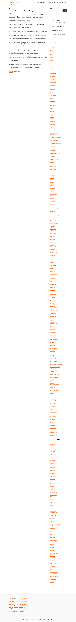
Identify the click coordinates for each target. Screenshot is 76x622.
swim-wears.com (52, 460)
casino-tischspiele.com (53, 495)
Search (51, 8)
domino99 (51, 51)
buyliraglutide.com (53, 92)
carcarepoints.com (53, 169)
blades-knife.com (52, 322)
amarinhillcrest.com (53, 483)
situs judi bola (16, 599)
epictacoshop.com (53, 537)
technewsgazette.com (53, 512)
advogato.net (52, 486)
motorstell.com (52, 470)
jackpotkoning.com (53, 410)
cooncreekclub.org (53, 448)
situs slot (25, 599)
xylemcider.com (52, 201)
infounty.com (52, 162)
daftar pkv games (52, 48)
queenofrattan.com (53, 317)
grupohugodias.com (53, 172)
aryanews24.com (52, 146)
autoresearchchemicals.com (54, 583)
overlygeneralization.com (54, 291)
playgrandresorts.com (53, 429)
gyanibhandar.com (53, 95)
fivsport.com (52, 178)
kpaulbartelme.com (53, 368)
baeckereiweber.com (53, 67)
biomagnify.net (52, 211)
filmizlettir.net (52, 445)
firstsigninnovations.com (54, 457)
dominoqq (51, 57)
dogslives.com (52, 314)
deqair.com (51, 173)
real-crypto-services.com (54, 159)
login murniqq (14, 608)
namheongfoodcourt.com (54, 553)
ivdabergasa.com (52, 156)
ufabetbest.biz (52, 117)
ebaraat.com (52, 83)
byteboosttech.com (53, 86)
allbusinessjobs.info (53, 226)
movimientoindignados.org (54, 186)
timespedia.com (52, 505)
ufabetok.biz (52, 125)
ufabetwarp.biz (52, 96)
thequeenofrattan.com (53, 319)
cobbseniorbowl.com (53, 150)
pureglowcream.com (53, 522)
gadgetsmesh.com (53, 294)
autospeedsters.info (53, 330)
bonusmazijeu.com (53, 393)
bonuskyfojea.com (53, 394)
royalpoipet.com (52, 387)
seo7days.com (52, 521)
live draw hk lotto (52, 47)
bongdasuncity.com (53, 269)
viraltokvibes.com (52, 476)
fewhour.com (52, 282)
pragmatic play (11, 601)
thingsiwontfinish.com (53, 435)
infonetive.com (52, 535)
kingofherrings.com (53, 515)
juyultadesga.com (53, 157)
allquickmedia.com (53, 511)
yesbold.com (52, 80)
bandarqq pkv (11, 607)
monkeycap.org (52, 480)
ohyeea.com (52, 195)
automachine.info (52, 329)
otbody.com (52, 496)
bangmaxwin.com (53, 534)
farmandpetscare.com (53, 300)
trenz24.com (52, 499)
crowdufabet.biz (52, 128)
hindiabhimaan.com (53, 579)
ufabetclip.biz (52, 98)
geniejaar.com (52, 256)
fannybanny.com (52, 407)
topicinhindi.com (52, 221)
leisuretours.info (52, 297)
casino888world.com (53, 380)
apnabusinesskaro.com (53, 585)
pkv (50, 50)
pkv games (18, 71)
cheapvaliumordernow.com (54, 374)
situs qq (10, 598)
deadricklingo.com (53, 335)
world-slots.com (52, 242)
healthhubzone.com (53, 82)
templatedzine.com (53, 179)
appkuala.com (52, 519)
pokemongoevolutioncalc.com (55, 420)
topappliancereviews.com (54, 576)
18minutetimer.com (53, 284)
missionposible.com (53, 570)
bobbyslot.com (52, 258)
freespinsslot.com (53, 272)
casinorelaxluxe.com (53, 399)
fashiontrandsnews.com (54, 133)
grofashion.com (52, 419)
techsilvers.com (52, 175)
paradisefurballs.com (53, 274)
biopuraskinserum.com (53, 538)
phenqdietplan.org (53, 182)
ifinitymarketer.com (53, 409)
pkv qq (24, 611)
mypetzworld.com (53, 160)
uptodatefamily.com (53, 189)
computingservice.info (53, 301)
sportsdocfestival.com (53, 432)
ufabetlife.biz (52, 111)
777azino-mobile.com (53, 149)
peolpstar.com (52, 463)
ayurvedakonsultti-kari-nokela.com (55, 143)
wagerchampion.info (53, 332)
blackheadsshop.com (53, 365)
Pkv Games (42, 2)
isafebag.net (52, 487)
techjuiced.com (52, 85)
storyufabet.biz (52, 121)
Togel (57, 2)
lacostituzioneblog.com (53, 194)
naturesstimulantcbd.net (54, 208)
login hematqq (19, 608)
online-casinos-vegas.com (54, 572)
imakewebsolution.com (53, 243)
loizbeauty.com (52, 502)
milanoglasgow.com (53, 554)
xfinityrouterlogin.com (53, 573)
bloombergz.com (52, 489)
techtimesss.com (52, 467)
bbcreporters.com (53, 134)
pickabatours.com (53, 229)
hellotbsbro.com (52, 298)
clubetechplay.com (53, 400)
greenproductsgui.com (53, 278)
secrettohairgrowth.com (53, 525)
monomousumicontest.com (54, 333)
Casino (49, 2)
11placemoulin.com (53, 259)
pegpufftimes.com (53, 450)
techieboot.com (52, 76)
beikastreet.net (52, 444)
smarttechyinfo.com (53, 265)
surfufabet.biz (52, 115)
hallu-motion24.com (53, 557)
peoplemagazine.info (53, 69)
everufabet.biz (52, 127)
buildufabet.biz (52, 130)
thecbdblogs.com (52, 582)
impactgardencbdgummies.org (55, 207)
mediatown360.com (53, 567)
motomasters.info (52, 345)
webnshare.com (52, 290)
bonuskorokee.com (53, 396)
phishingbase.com (53, 422)
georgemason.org (53, 220)
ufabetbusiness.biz (53, 105)
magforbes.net (52, 479)
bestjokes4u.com (52, 253)
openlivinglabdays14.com (54, 141)
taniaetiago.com (52, 202)
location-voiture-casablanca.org (55, 367)
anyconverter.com (53, 503)
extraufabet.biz (52, 109)
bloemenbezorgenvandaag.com (55, 524)
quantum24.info (52, 349)
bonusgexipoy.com (53, 397)
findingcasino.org (52, 326)
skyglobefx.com (52, 336)
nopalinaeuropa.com (53, 210)
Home (38, 2)
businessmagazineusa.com (54, 352)
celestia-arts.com (52, 451)
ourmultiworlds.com (53, 447)
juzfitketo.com (52, 204)
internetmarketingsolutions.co (54, 310)
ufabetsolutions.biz (53, 112)
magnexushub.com (53, 88)
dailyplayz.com (52, 403)
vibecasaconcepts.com (53, 348)
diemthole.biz (52, 508)
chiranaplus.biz (52, 550)
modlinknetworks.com (53, 412)
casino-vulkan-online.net (54, 564)
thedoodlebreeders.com (54, 170)
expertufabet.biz (52, 99)
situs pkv (25, 598)
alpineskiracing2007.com (54, 563)
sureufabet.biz (52, 118)
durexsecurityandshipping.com (55, 153)
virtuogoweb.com (52, 89)
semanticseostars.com (53, 285)
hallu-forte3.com (52, 556)
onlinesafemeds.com (53, 93)
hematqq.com (21, 607)
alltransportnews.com (53, 131)
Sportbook (54, 2)
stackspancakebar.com (53, 551)
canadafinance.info (53, 541)
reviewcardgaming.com (53, 362)
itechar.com (52, 79)
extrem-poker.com (53, 166)
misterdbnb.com (52, 381)
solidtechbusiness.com (53, 361)
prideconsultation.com (53, 249)
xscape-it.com (52, 147)
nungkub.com (52, 198)
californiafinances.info (53, 540)
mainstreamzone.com (53, 287)
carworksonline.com (53, 466)
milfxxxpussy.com (52, 188)
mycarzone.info (52, 346)
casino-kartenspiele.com (54, 492)
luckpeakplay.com (53, 416)
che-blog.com (52, 245)
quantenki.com (52, 351)
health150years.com (53, 471)
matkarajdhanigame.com (54, 239)
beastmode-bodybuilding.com (54, 230)
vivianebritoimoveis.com (54, 477)
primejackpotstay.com (53, 425)
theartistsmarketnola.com (54, 548)
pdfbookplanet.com (53, 316)
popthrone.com (52, 240)
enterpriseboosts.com (53, 490)
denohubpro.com (52, 320)
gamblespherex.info (53, 338)
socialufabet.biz (52, 114)
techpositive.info (52, 304)
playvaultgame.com (53, 428)
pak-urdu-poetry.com (53, 307)
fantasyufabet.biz (52, 101)
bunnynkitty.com (52, 528)
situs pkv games (20, 598)
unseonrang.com (52, 306)
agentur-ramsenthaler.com (54, 339)
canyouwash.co (52, 72)
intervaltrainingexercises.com (54, 384)
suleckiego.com (52, 586)
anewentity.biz (52, 518)
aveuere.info (52, 275)
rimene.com (52, 544)
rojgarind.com (52, 281)
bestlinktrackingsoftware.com (54, 390)
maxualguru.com (52, 268)
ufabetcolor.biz (52, 108)
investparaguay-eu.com (53, 163)
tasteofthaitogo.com (53, 527)
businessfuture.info (53, 233)
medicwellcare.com (53, 354)
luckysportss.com (52, 415)
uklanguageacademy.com (54, 223)
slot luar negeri (11, 599)
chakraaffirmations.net (53, 252)
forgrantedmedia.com (53, 461)
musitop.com (52, 191)
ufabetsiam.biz (52, 102)
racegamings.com (53, 423)
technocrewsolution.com (54, 474)
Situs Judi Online (62, 2)
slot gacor (51, 45)
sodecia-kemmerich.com (54, 377)
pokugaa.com (52, 426)
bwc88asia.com (52, 165)
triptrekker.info (52, 342)
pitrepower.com (52, 566)
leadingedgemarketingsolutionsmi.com (56, 137)
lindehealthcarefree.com (54, 224)
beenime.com (52, 375)
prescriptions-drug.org (53, 473)
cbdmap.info (52, 236)
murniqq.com (16, 607)
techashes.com (52, 70)
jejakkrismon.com (52, 506)
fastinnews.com (52, 406)
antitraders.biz (52, 144)
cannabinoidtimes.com (53, 277)
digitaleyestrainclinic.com (54, 569)
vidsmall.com (52, 355)
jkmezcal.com (52, 383)
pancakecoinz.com (53, 246)
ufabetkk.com (52, 509)
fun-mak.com (52, 378)
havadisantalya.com (53, 73)
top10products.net (53, 227)
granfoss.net (52, 560)
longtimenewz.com (53, 413)
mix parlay (21, 605)
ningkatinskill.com (53, 176)
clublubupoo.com (52, 391)
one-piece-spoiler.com (53, 323)
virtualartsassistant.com (53, 371)
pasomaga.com (52, 205)
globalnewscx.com (53, 313)
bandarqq (51, 54)
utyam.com (51, 192)
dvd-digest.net (52, 547)
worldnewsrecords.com (53, 358)
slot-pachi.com (52, 271)
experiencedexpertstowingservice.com (56, 364)
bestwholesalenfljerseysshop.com (55, 140)
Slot (46, 2)
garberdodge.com (53, 458)
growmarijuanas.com (53, 288)
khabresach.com (52, 580)
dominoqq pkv (17, 611)
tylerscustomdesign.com (54, 464)
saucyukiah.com (52, 442)
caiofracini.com (52, 303)
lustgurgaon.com (52, 255)
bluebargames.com (53, 454)
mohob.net (51, 262)
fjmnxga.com (52, 531)
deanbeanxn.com (52, 237)
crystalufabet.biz (52, 124)
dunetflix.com (52, 185)
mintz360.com (52, 261)
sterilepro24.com (52, 359)
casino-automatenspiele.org (54, 493)
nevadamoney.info (53, 543)
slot (15, 601)
